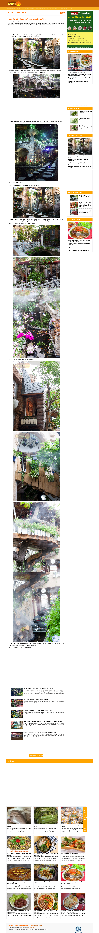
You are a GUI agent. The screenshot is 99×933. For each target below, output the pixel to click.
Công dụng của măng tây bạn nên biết (84, 119)
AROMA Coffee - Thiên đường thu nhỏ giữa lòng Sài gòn (39, 688)
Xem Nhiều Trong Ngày (75, 135)
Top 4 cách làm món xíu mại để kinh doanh (72, 853)
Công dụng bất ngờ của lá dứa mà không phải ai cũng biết (85, 127)
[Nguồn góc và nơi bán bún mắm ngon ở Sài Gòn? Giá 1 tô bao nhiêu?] (80, 62)
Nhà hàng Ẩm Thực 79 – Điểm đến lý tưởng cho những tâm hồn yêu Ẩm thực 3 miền (85, 204)
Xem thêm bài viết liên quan (36, 755)
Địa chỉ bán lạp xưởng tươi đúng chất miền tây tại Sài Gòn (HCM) (85, 211)
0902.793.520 (31, 927)
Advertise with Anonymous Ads (80, 105)
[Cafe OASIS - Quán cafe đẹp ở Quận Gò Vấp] (80, 146)
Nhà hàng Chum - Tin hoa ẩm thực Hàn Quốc (85, 196)
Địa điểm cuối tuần (73, 51)
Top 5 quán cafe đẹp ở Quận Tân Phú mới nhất (36, 699)
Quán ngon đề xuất (74, 219)
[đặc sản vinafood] (80, 29)
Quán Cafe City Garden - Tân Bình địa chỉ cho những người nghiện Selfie (43, 721)
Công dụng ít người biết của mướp (85, 112)
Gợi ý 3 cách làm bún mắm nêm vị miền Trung (46, 882)
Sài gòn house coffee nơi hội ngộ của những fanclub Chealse (40, 732)
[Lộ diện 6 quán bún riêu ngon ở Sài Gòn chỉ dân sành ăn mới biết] (80, 230)
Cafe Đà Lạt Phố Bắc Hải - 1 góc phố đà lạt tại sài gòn (38, 710)
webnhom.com (37, 925)
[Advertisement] (36, 109)
